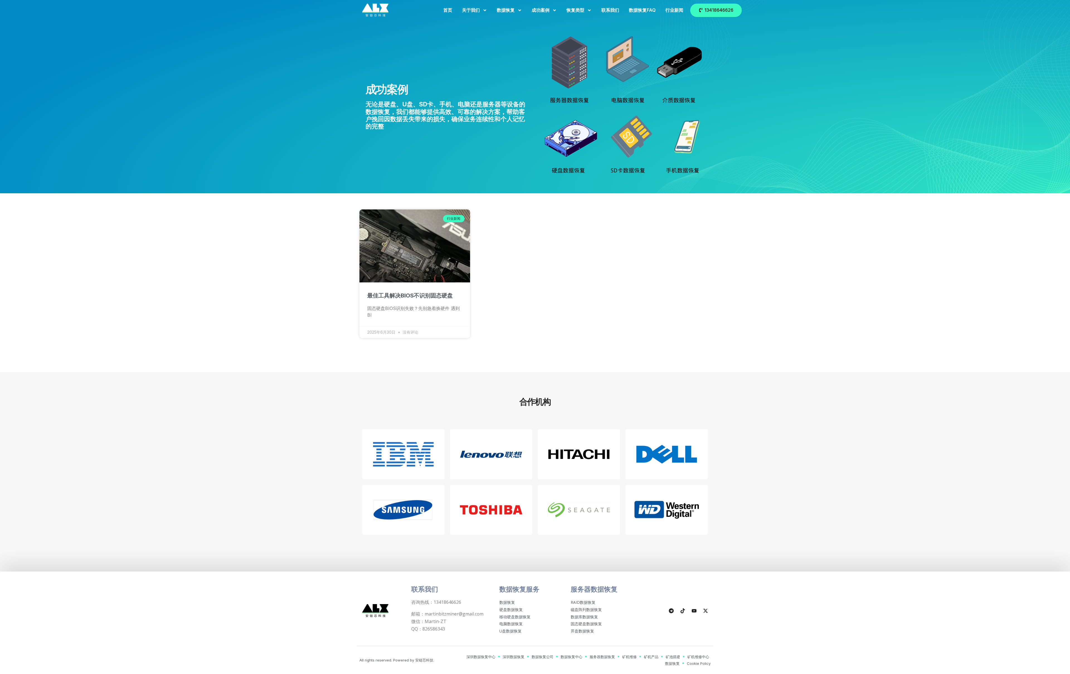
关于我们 (471, 10)
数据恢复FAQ (642, 10)
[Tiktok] (683, 611)
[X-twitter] (706, 611)
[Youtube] (694, 611)
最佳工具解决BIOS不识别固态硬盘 (410, 295)
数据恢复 (506, 10)
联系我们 (610, 10)
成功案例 (540, 10)
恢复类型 (575, 10)
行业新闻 (674, 10)
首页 (447, 10)
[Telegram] (671, 611)
